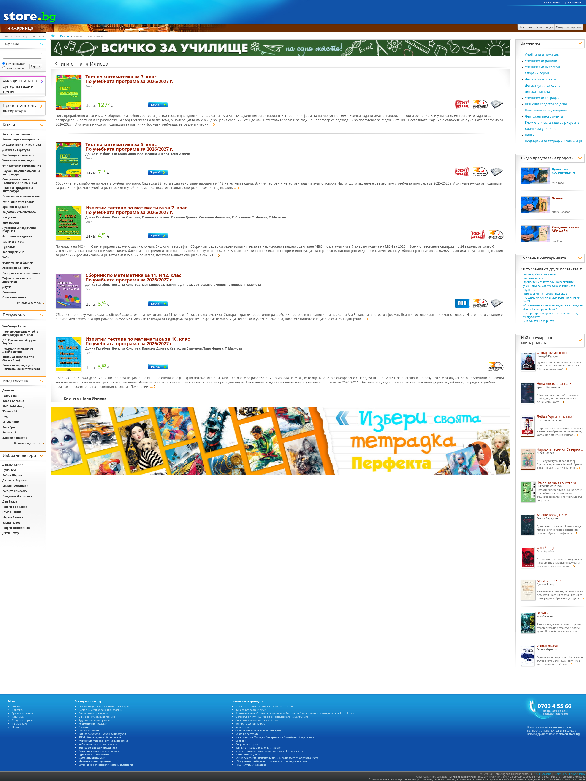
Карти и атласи (13, 241)
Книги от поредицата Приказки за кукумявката (21, 367)
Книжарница (19, 27)
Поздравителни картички (21, 273)
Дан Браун (9, 501)
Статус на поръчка (23, 720)
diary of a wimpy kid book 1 (540, 309)
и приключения (94, 754)
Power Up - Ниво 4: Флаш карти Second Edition (264, 706)
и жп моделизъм (98, 744)
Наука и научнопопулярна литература (21, 172)
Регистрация (19, 723)
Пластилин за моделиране (546, 110)
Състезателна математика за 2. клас (257, 720)
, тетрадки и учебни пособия (103, 740)
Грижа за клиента (552, 2)
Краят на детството (247, 734)
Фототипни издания (17, 236)
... (210, 124)
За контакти (575, 2)
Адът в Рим (242, 727)
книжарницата (553, 258)
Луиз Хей (9, 470)
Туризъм (8, 247)
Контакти (17, 709)
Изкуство (9, 217)
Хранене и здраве (15, 207)
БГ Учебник (10, 422)
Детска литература (16, 150)
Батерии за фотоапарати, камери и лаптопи (106, 764)
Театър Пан (10, 396)
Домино (8, 390)
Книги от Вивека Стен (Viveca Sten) (18, 358)
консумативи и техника (97, 716)
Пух (5, 417)
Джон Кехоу (10, 533)
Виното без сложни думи (250, 709)
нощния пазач (533, 278)
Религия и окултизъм (18, 201)
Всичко (98, 747)
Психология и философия (21, 196)
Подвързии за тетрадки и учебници (553, 141)
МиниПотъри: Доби (247, 754)
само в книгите (15, 68)
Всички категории (29, 303)
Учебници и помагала (542, 54)
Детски (89, 730)
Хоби (5, 257)
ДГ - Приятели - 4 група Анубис (19, 341)
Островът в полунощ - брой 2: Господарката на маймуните (271, 716)
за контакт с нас (560, 727)
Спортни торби (537, 73)
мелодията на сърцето (538, 321)
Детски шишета (537, 91)
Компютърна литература (20, 139)
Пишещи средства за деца (546, 104)
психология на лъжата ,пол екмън (546, 294)
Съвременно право (247, 744)
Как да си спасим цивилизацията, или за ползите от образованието (276, 758)
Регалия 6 (9, 432)
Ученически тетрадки (542, 98)
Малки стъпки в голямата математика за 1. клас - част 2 (269, 751)
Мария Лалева (12, 517)
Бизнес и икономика (17, 134)
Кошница (18, 716)
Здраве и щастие (14, 438)
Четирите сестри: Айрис (250, 723)
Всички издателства (28, 443)
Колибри (8, 427)
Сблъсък (240, 740)
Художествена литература (21, 145)
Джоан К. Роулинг (15, 480)
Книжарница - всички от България (104, 706)
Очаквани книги (14, 297)
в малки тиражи (99, 751)
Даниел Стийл (12, 465)
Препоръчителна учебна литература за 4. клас (20, 333)
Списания (9, 292)
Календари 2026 (13, 252)
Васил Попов (11, 522)
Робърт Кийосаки (15, 491)
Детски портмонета (540, 79)
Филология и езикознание (21, 166)
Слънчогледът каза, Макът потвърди (258, 730)
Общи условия (542, 774)
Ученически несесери (542, 67)
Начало (16, 706)
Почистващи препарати (93, 713)
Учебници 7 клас (14, 326)
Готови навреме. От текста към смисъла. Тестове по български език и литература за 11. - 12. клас (295, 713)
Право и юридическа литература (17, 189)
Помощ (16, 727)
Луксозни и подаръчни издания (19, 229)
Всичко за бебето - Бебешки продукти (102, 734)
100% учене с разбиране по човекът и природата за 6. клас (271, 761)
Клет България (13, 401)
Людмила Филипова (17, 496)
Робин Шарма (12, 475)
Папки (530, 135)
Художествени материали (94, 720)
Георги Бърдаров (14, 507)
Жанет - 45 (9, 411)
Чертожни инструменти (544, 116)
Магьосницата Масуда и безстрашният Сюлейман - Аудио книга (274, 737)
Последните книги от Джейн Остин (17, 350)
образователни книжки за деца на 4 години (553, 305)
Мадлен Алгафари (15, 486)
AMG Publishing (13, 406)
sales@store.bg (566, 731)
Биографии (10, 223)
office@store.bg (569, 734)
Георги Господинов (16, 528)
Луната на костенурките (563, 170)
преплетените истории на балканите (548, 282)
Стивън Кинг (11, 512)
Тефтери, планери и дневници (16, 280)
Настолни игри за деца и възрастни (100, 709)
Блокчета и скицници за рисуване (552, 122)
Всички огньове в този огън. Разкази (258, 747)
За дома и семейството (19, 212)
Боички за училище (540, 128)
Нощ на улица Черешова (250, 764)
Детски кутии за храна (542, 85)
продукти (93, 723)
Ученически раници (541, 61)
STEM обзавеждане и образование (100, 737)
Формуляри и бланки (17, 263)
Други (6, 287)
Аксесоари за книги (16, 268)
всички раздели (15, 63)
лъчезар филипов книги (539, 274)
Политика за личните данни (569, 774)
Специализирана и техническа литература (19, 181)
